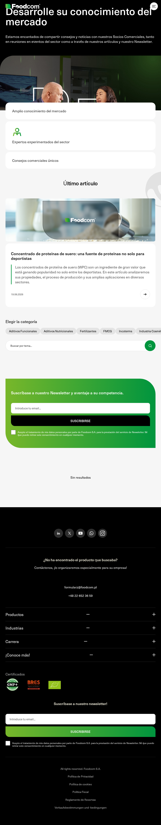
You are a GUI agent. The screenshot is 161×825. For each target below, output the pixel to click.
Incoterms (125, 331)
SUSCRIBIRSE (80, 421)
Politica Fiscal (80, 792)
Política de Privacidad (80, 776)
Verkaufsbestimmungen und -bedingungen (81, 807)
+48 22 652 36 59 (80, 595)
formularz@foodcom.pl (80, 587)
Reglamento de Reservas (80, 800)
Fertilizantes (88, 331)
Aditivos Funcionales (23, 331)
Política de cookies (80, 784)
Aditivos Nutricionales (58, 331)
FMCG (107, 331)
